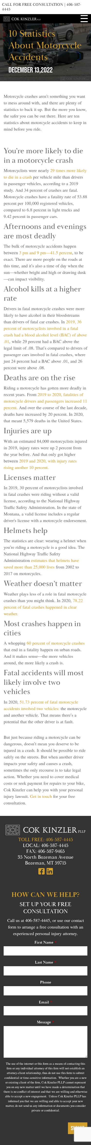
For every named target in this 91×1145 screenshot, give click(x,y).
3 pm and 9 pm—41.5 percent (45, 252)
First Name (43, 942)
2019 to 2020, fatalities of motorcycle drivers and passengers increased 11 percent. (45, 400)
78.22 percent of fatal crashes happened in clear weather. (43, 606)
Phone (45, 982)
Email (44, 1002)
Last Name (44, 962)
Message (44, 1022)
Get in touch (41, 796)
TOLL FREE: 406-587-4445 (45, 840)
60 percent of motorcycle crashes (56, 643)
